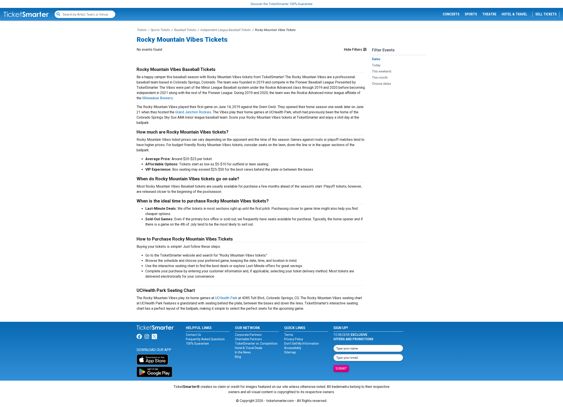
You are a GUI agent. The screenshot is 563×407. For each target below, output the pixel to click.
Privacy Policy (293, 339)
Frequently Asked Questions (205, 339)
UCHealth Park (226, 298)
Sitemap (290, 352)
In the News (243, 352)
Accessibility (292, 348)
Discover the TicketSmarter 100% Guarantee (282, 4)
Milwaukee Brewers (157, 98)
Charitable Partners (248, 339)
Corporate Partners (248, 334)
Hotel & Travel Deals (248, 348)
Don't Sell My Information (301, 343)
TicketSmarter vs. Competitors (256, 343)
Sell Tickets (546, 14)
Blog (238, 356)
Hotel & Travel (514, 14)
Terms (288, 334)
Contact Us (193, 334)
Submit (341, 368)
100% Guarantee (197, 343)
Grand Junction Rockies (193, 112)
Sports (471, 14)
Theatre (489, 14)
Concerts (451, 14)
